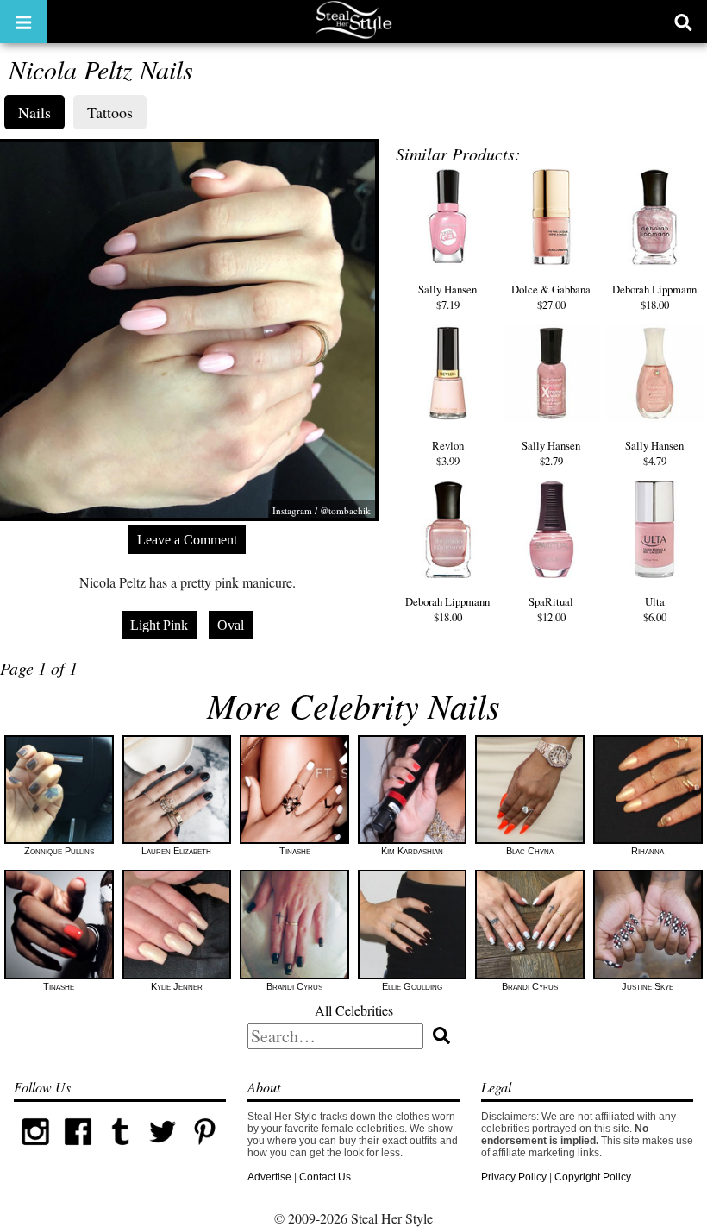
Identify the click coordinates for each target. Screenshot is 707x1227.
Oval (230, 625)
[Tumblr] (120, 1149)
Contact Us (325, 1177)
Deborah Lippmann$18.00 (654, 296)
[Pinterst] (205, 1149)
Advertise (269, 1177)
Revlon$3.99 (448, 453)
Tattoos (110, 112)
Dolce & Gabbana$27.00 (551, 296)
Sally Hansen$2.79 (551, 453)
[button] (23, 21)
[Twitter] (162, 1149)
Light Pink (159, 625)
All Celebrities (354, 1010)
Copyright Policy (592, 1177)
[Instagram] (35, 1149)
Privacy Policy (514, 1177)
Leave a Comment (187, 539)
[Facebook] (78, 1149)
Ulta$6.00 (654, 609)
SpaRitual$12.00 (551, 609)
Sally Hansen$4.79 (654, 453)
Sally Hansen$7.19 (447, 296)
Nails (34, 112)
